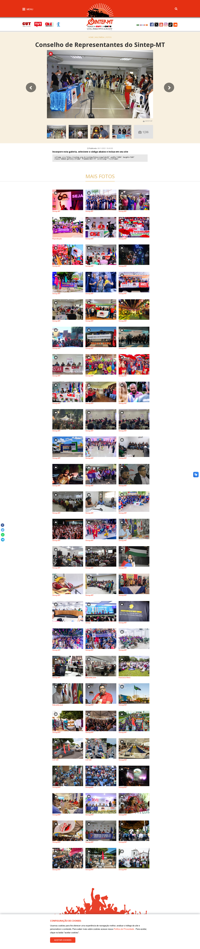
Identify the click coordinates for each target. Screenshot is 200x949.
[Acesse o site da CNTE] (51, 24)
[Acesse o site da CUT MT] (28, 24)
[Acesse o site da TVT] (39, 24)
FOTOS (108, 37)
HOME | (92, 37)
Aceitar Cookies (62, 940)
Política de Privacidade (124, 929)
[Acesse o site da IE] (60, 24)
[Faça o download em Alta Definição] (52, 54)
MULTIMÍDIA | (100, 37)
